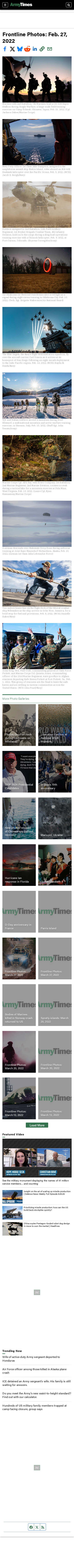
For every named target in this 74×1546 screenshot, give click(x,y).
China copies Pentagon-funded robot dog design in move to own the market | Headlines (47, 1225)
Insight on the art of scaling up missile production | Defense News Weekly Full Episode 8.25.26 (47, 1193)
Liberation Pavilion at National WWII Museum (54, 737)
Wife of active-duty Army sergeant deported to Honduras (31, 1358)
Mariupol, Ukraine (52, 835)
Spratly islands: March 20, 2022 (54, 1020)
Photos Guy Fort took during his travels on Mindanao (18, 737)
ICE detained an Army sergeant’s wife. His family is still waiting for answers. (36, 1383)
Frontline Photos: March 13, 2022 (15, 1113)
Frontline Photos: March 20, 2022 (15, 1066)
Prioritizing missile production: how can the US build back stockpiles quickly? (46, 1209)
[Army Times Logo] (21, 5)
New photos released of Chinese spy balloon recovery (19, 831)
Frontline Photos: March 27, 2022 (15, 973)
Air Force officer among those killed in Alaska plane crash (34, 1371)
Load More (37, 1125)
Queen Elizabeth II (52, 881)
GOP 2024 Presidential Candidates (19, 786)
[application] (36, 1158)
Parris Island (48, 928)
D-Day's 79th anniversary (49, 786)
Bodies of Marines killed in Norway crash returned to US (19, 1018)
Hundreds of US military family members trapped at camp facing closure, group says (34, 1407)
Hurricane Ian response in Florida (17, 879)
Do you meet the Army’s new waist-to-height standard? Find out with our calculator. (36, 1395)
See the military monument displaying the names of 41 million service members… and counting (35, 1182)
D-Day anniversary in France (18, 926)
